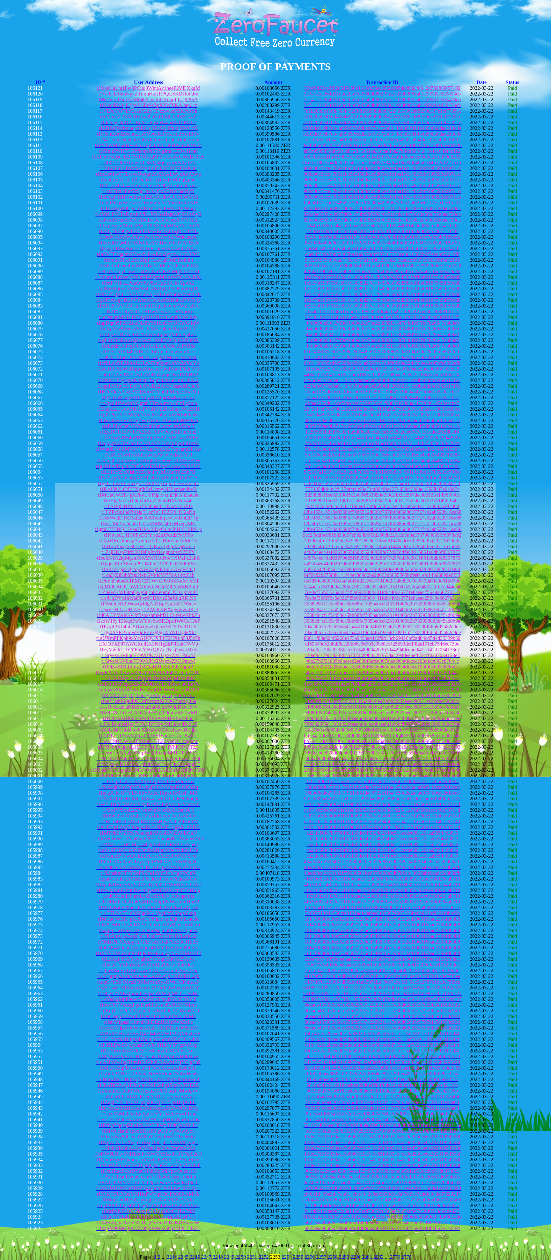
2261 (367, 1257)
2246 (195, 1257)
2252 (264, 1257)
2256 (310, 1257)
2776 (395, 1257)
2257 (321, 1257)
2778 (406, 1257)
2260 (356, 1257)
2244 (171, 1257)
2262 (379, 1257)
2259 (344, 1257)
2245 (184, 1257)
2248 (218, 1257)
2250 (241, 1257)
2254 (287, 1257)
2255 (299, 1257)
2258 (333, 1257)
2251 (253, 1257)
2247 (207, 1257)
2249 (230, 1257)
